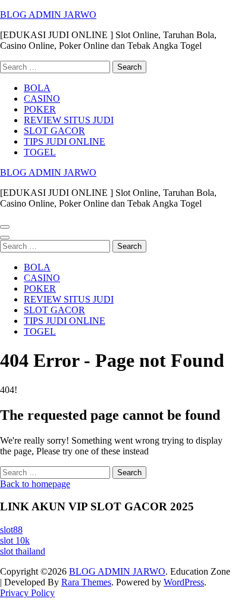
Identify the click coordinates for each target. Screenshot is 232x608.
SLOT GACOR (54, 131)
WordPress (184, 582)
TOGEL (40, 152)
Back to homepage (35, 484)
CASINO (42, 98)
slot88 (11, 530)
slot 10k (15, 540)
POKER (40, 109)
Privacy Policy (27, 593)
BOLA (37, 88)
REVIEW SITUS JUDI (69, 120)
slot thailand (22, 551)
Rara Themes (86, 582)
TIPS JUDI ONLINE (64, 141)
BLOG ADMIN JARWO (48, 15)
